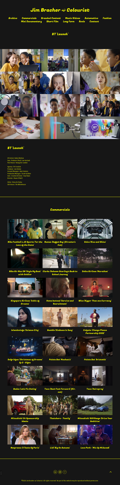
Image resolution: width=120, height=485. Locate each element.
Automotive (91, 18)
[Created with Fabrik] (1, 473)
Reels (82, 21)
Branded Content (51, 18)
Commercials (29, 18)
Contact (94, 21)
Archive (13, 18)
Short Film (52, 21)
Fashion (107, 18)
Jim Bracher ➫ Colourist (34, 481)
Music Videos (72, 18)
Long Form (68, 21)
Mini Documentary (31, 21)
